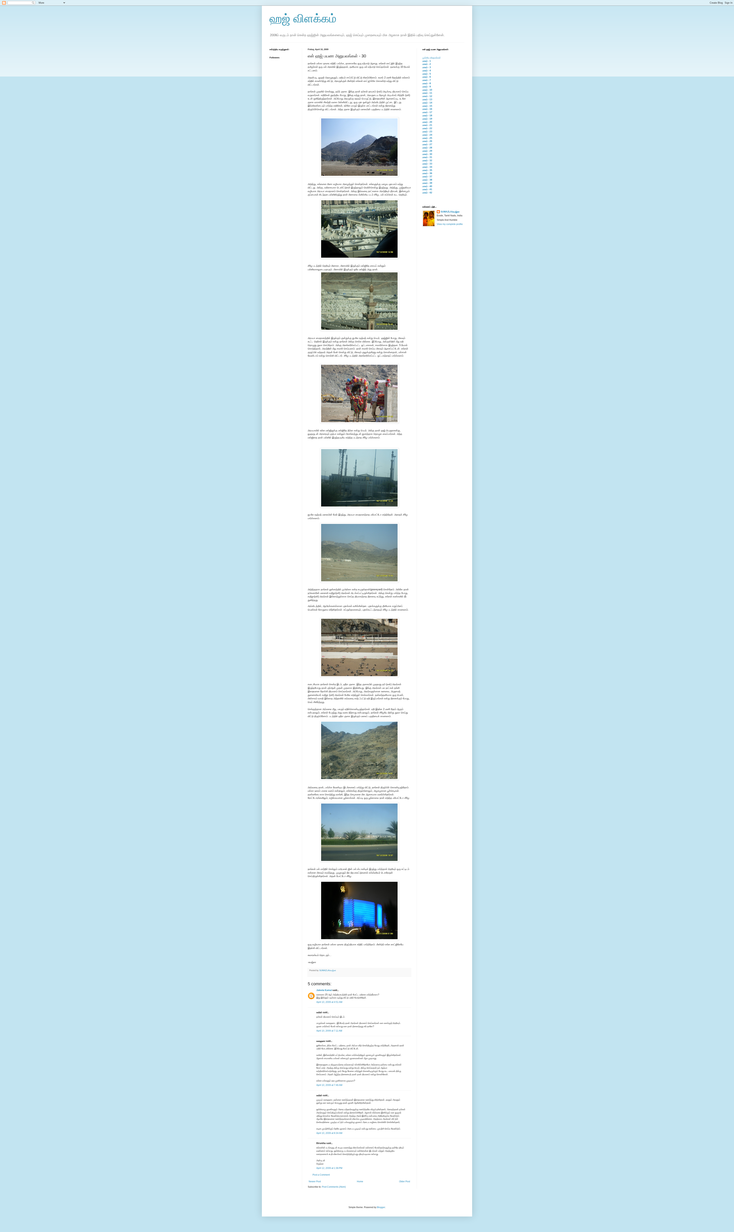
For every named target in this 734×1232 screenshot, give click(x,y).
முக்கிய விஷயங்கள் (431, 57)
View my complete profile (450, 224)
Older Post (404, 1181)
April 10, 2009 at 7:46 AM (329, 1085)
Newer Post (315, 1181)
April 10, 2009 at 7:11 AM (329, 1030)
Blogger (381, 1207)
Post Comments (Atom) (334, 1187)
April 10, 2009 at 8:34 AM (329, 1133)
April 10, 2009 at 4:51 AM (329, 1002)
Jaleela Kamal (324, 990)
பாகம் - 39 (427, 183)
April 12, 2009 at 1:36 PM (329, 1168)
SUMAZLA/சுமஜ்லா (327, 970)
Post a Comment (321, 1174)
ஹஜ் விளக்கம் (303, 18)
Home (360, 1181)
